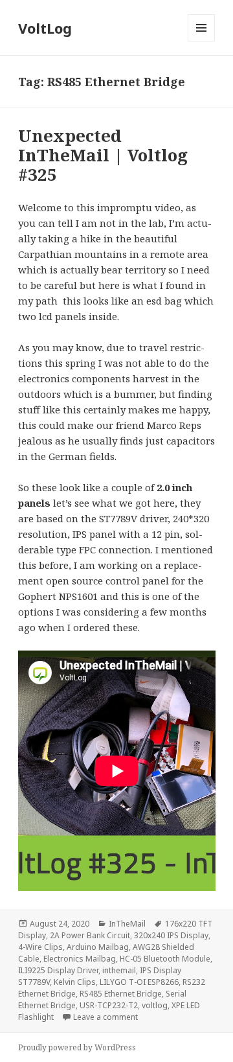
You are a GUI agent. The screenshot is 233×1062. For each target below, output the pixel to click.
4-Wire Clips (40, 946)
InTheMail (127, 923)
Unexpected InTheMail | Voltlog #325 (103, 155)
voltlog (155, 1005)
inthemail (119, 970)
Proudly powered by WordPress (77, 1047)
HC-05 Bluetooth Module (165, 958)
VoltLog (45, 28)
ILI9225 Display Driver (58, 970)
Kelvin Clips (75, 981)
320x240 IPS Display (171, 935)
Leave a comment (105, 1016)
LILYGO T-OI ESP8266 (139, 981)
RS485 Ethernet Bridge (121, 993)
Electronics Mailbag (79, 958)
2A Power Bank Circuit (90, 935)
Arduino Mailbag (98, 946)
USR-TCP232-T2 (109, 1005)
